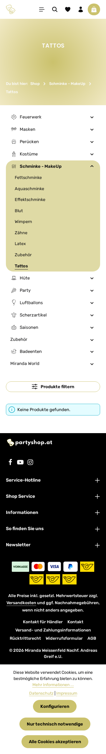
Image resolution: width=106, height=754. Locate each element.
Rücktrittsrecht (25, 638)
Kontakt (75, 621)
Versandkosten (21, 602)
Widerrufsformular (64, 638)
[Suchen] (55, 9)
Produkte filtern (57, 386)
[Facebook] (11, 464)
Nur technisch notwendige (55, 724)
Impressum (66, 693)
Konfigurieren (54, 706)
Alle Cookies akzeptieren (55, 741)
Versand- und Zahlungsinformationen (53, 630)
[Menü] (42, 9)
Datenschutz (41, 693)
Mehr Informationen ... (53, 684)
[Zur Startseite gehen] (10, 9)
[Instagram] (30, 464)
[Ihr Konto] (81, 9)
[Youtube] (21, 464)
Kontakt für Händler (43, 621)
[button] (92, 117)
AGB (91, 638)
